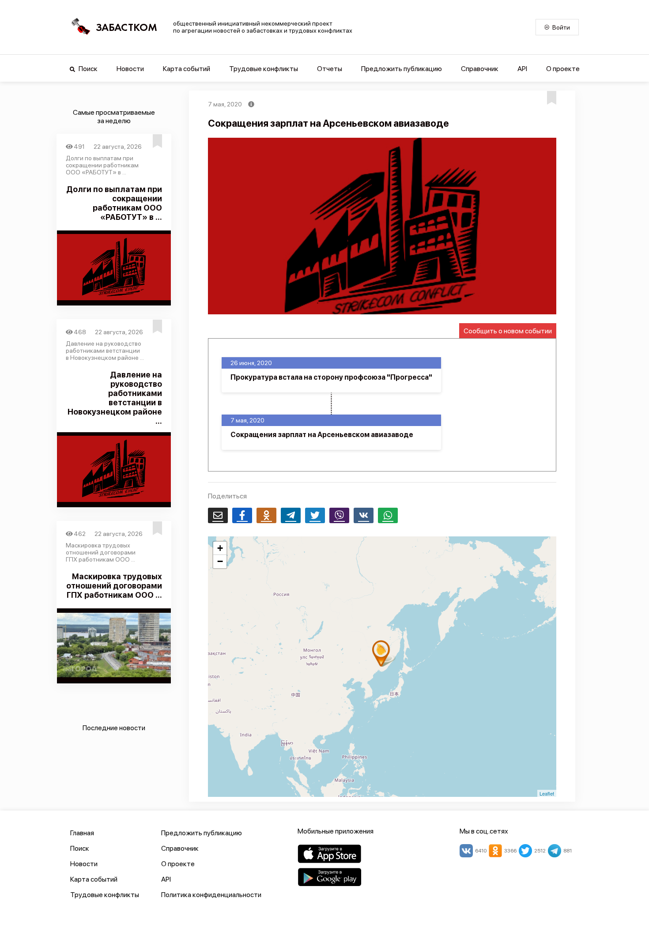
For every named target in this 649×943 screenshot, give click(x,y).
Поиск (87, 68)
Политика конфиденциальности (211, 894)
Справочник (479, 68)
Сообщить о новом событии (508, 331)
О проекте (563, 68)
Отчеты (329, 68)
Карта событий (186, 68)
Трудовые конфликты (263, 68)
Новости (130, 68)
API (522, 68)
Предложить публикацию (401, 68)
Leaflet (547, 793)
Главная (82, 833)
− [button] (220, 561)
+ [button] (220, 548)
